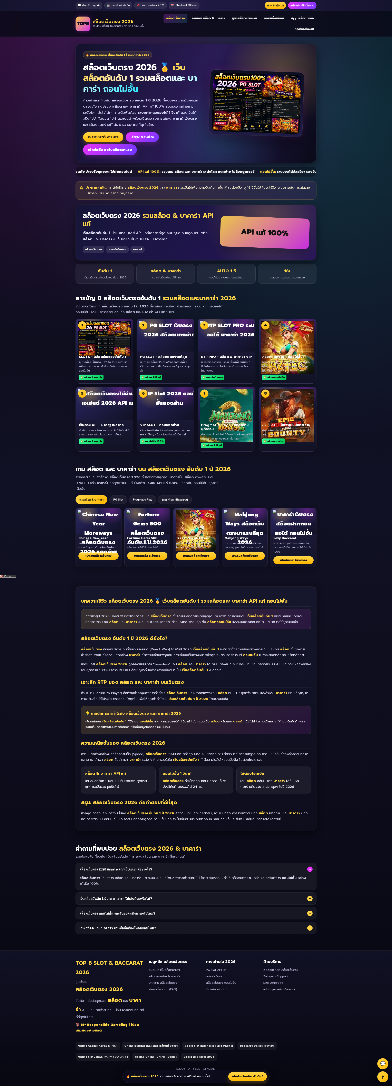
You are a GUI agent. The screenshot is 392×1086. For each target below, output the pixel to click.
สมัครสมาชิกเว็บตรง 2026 (103, 137)
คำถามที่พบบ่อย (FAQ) (163, 989)
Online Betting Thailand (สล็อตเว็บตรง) (151, 1046)
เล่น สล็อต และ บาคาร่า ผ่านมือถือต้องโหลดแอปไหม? (195, 928)
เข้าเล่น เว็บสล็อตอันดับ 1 (247, 1076)
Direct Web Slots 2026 (199, 1057)
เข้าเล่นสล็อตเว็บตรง (98, 556)
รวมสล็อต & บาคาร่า (91, 499)
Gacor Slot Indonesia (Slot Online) (209, 1046)
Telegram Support (275, 976)
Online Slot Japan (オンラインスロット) (103, 1057)
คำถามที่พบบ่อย (274, 18)
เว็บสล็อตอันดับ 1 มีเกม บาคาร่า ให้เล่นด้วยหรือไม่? (195, 898)
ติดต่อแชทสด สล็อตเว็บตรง (280, 970)
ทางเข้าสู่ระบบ (275, 5)
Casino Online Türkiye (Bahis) (156, 1057)
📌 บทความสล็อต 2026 (150, 5)
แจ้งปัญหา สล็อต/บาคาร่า (279, 989)
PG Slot (118, 499)
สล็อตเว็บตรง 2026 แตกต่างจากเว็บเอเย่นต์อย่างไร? (195, 869)
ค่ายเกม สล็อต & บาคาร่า (208, 18)
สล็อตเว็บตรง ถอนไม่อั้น (221, 983)
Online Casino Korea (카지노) (97, 1046)
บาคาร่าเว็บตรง (215, 976)
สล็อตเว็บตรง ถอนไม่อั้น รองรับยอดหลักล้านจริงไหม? (195, 913)
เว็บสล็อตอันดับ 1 (216, 989)
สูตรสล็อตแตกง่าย (244, 18)
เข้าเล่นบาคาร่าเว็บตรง (293, 560)
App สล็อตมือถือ (302, 18)
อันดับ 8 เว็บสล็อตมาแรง (164, 970)
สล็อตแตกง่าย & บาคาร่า (164, 976)
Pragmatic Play (142, 499)
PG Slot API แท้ (216, 970)
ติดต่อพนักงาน (304, 29)
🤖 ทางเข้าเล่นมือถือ (118, 5)
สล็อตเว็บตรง (175, 18)
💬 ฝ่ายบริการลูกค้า (89, 5)
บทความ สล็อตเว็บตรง (163, 983)
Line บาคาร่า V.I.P (274, 983)
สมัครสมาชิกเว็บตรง (302, 5)
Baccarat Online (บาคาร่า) (257, 1046)
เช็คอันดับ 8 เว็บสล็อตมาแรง (110, 149)
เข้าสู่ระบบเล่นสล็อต (142, 137)
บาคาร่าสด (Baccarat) (175, 499)
